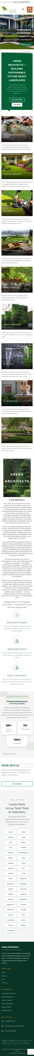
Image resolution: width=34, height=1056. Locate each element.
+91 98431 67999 (10, 1021)
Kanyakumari (10, 884)
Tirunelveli (10, 873)
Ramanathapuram (23, 853)
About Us (4, 976)
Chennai (23, 832)
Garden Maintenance (8, 997)
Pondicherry (10, 853)
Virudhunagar (10, 930)
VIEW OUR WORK (7, 44)
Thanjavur (10, 868)
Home (3, 972)
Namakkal (23, 904)
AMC (3, 979)
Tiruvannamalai (10, 920)
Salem (23, 858)
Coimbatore (10, 837)
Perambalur (23, 847)
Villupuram (23, 925)
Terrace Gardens (7, 1000)
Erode (23, 837)
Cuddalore (10, 889)
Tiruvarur (23, 920)
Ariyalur (10, 832)
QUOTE (30, 9)
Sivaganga (10, 863)
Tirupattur (10, 915)
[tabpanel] (17, 32)
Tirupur (23, 915)
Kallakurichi (23, 894)
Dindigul (10, 894)
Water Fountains (6, 1007)
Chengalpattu (23, 884)
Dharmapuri (23, 889)
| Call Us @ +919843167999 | (21, 2)
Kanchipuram (23, 878)
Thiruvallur (23, 910)
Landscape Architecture (9, 993)
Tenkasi (23, 863)
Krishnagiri (11, 899)
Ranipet (11, 858)
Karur (10, 842)
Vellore (10, 878)
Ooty (10, 847)
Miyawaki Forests (7, 1010)
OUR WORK (17, 104)
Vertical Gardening (7, 1003)
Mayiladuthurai (23, 899)
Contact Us (5, 982)
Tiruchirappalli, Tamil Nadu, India (14, 1026)
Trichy (23, 873)
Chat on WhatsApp (10, 1031)
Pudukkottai (10, 910)
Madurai (23, 842)
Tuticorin (10, 925)
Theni (23, 868)
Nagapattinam (11, 904)
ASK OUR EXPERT (17, 100)
